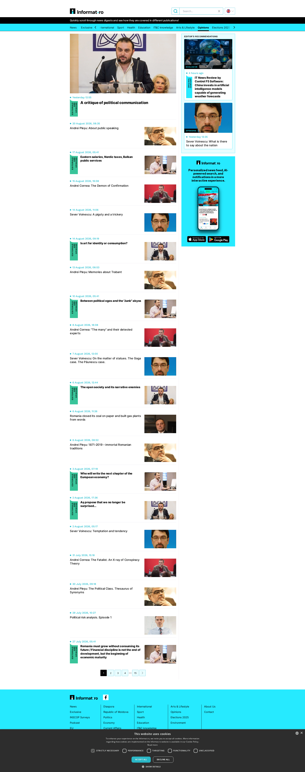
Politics (107, 717)
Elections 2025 (221, 27)
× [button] (301, 733)
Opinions (203, 27)
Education (144, 27)
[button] (152, 766)
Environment (178, 722)
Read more (152, 745)
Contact (209, 711)
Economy (109, 722)
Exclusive (86, 27)
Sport (120, 27)
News (73, 27)
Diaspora (108, 706)
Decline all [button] (163, 759)
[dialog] (152, 750)
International (106, 27)
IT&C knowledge (163, 27)
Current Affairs (112, 728)
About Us (209, 706)
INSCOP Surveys (80, 717)
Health (131, 27)
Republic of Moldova (115, 711)
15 (135, 673)
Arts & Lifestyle (185, 27)
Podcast (75, 722)
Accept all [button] (141, 759)
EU (71, 728)
